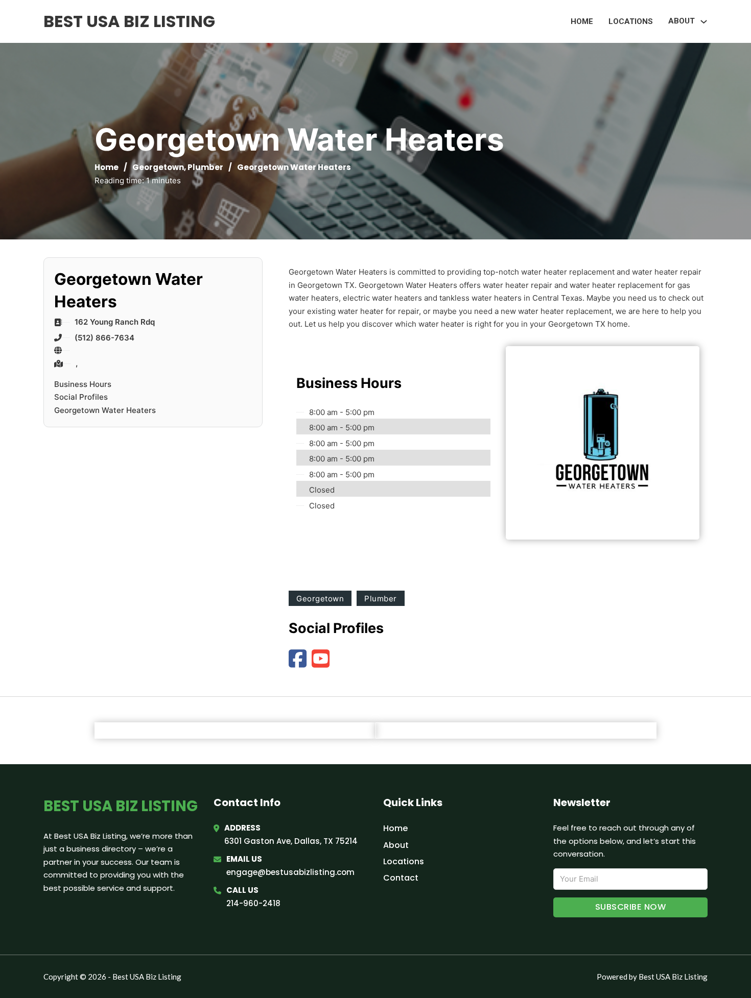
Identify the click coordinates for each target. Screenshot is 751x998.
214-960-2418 (253, 903)
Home (582, 21)
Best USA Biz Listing (129, 21)
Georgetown (158, 167)
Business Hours (82, 384)
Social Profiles (81, 397)
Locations (630, 21)
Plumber (205, 167)
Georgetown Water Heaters (105, 410)
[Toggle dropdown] (704, 22)
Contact (400, 878)
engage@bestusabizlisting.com (290, 872)
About (396, 845)
